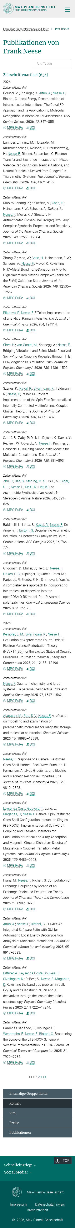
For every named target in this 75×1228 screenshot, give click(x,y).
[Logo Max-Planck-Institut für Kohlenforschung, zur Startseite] (29, 8)
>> (44, 1077)
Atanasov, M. (12, 716)
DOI (32, 128)
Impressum (18, 1204)
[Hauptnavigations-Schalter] (67, 9)
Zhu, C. (8, 481)
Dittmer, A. (10, 973)
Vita (12, 1113)
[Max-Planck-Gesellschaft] (19, 1192)
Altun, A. (45, 93)
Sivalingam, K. (44, 388)
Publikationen (20, 1133)
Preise (14, 1123)
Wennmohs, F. (13, 1034)
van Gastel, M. (27, 345)
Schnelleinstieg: (18, 1165)
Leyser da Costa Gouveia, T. (23, 808)
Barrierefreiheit (37, 1210)
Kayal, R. (25, 388)
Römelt (15, 1103)
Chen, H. (58, 203)
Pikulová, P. (11, 313)
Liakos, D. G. (12, 574)
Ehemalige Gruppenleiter (28, 1094)
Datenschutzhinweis (50, 1204)
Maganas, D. (12, 814)
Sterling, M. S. (36, 481)
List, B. (43, 487)
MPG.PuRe (15, 128)
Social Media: (16, 1172)
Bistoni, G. (26, 530)
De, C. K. (31, 487)
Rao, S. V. (30, 716)
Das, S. (20, 481)
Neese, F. (59, 93)
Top (66, 1160)
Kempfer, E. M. (13, 634)
